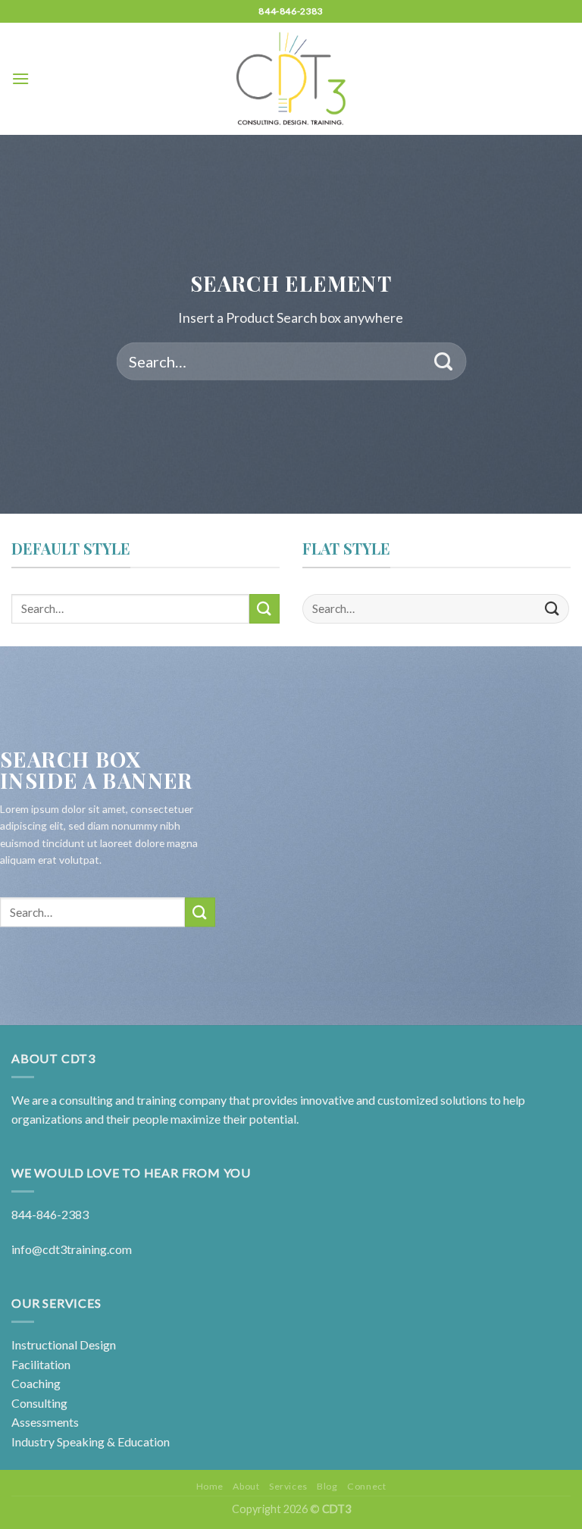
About (246, 1486)
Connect (366, 1486)
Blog (327, 1486)
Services (288, 1486)
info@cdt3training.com (71, 1249)
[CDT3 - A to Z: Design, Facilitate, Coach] (291, 79)
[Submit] (443, 361)
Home (210, 1486)
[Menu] (20, 78)
